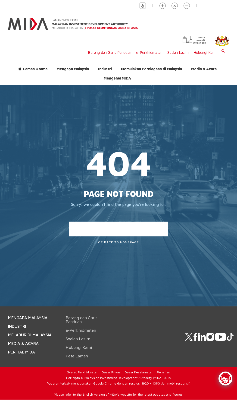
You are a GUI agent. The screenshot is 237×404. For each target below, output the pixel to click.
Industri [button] (105, 69)
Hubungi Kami (204, 52)
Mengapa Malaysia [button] (73, 69)
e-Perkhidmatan (149, 52)
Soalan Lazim (178, 52)
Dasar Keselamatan (139, 372)
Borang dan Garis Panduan (109, 52)
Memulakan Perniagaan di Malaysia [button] (151, 69)
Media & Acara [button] (204, 69)
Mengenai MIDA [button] (117, 78)
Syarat (72, 372)
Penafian (163, 372)
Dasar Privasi (111, 372)
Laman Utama (35, 69)
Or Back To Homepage (118, 242)
